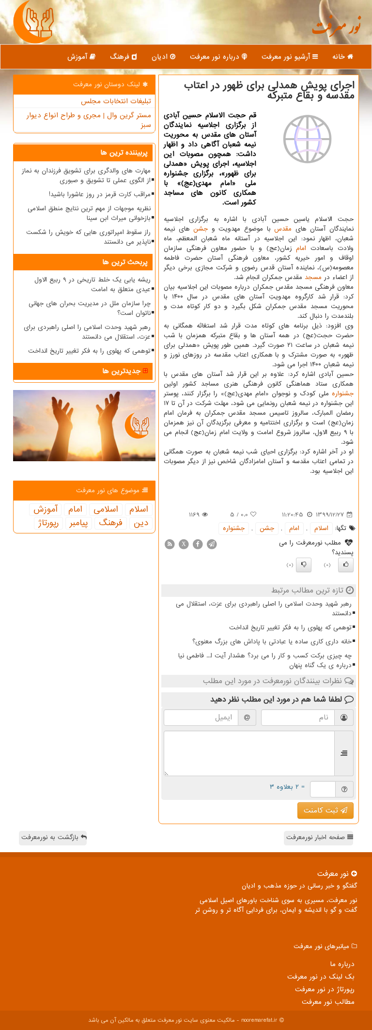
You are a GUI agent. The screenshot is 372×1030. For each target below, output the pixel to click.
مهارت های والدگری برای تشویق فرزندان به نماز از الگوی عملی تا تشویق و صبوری (86, 175)
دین (141, 523)
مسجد (313, 277)
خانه (339, 56)
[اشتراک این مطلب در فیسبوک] (197, 543)
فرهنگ (121, 56)
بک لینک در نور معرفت (321, 976)
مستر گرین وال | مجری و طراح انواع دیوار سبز (89, 120)
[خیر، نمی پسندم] (303, 565)
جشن (200, 229)
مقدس (283, 229)
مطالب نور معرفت (328, 1002)
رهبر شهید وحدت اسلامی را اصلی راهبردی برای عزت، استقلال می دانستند (264, 608)
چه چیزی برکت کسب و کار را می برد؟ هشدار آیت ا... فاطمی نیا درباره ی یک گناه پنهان (265, 660)
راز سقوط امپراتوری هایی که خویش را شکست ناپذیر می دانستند (88, 237)
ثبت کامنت (322, 810)
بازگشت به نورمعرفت (51, 837)
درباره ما (342, 964)
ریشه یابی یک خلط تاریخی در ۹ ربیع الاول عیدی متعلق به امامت (92, 284)
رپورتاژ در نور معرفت (325, 989)
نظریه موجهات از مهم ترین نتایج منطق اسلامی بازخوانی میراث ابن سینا (89, 213)
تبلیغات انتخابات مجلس (116, 101)
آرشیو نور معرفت (287, 56)
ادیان (161, 56)
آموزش (78, 56)
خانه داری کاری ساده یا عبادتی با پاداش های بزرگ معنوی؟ (272, 641)
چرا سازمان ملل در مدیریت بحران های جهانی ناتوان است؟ (90, 308)
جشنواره (343, 393)
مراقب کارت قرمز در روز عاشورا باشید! (100, 194)
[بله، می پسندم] (346, 565)
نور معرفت (335, 31)
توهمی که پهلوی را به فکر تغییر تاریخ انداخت (290, 627)
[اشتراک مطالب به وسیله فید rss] (169, 543)
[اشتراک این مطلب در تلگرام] (211, 543)
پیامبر (79, 523)
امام (301, 248)
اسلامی (105, 509)
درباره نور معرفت (216, 56)
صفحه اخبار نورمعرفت (316, 837)
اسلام (321, 528)
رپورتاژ (48, 523)
